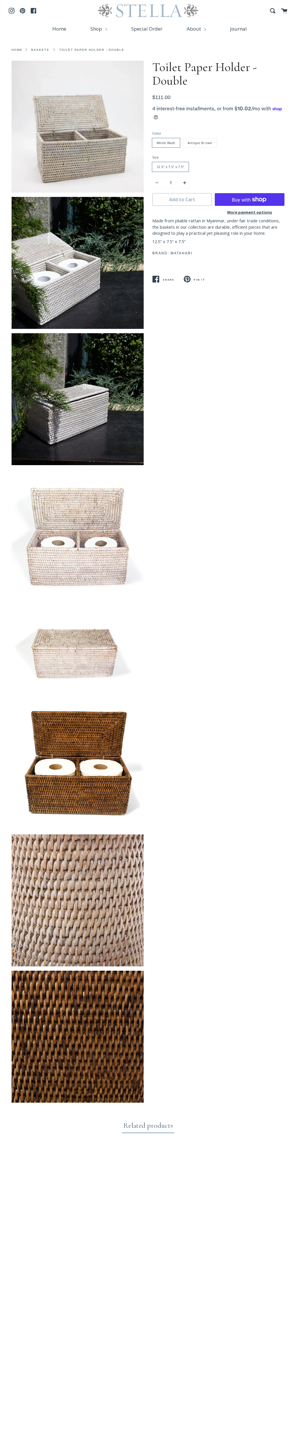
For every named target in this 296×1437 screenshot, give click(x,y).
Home (59, 28)
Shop (96, 28)
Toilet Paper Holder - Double (91, 49)
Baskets (40, 49)
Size (155, 157)
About (194, 28)
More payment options (249, 212)
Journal (238, 28)
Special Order (146, 28)
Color (156, 133)
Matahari (182, 253)
